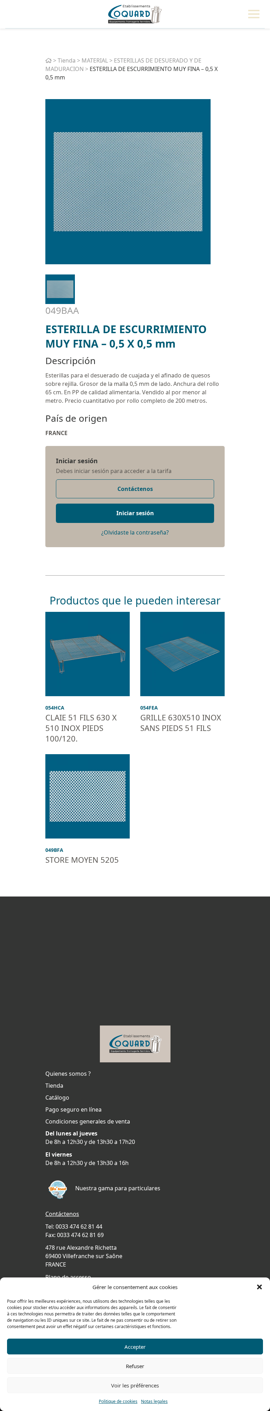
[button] (259, 1286)
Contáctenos (135, 489)
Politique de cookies (118, 1401)
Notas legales (154, 1401)
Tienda (67, 60)
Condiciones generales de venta (87, 1121)
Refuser (135, 1366)
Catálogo (57, 1097)
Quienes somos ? (68, 1073)
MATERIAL (95, 60)
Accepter (135, 1346)
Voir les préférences (135, 1385)
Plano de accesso (68, 1277)
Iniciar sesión (77, 461)
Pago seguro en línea (73, 1109)
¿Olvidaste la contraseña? (135, 532)
